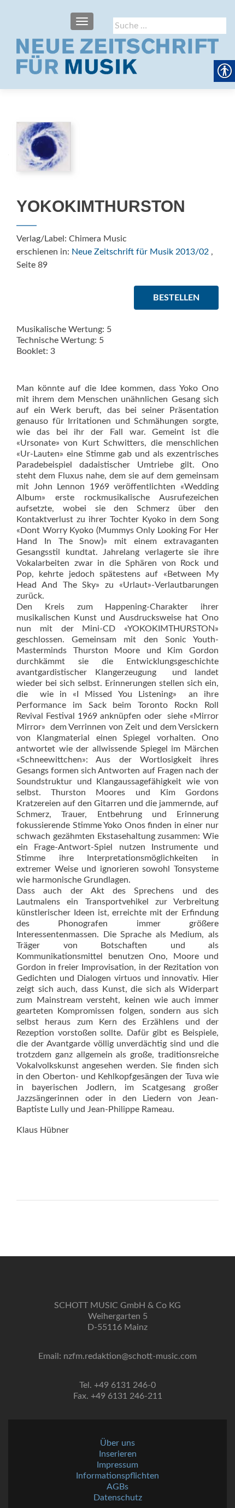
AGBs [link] (117, 1486)
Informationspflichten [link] (117, 1475)
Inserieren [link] (118, 1454)
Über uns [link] (117, 1443)
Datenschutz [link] (117, 1497)
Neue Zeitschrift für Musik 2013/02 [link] (140, 251)
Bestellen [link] (176, 297)
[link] (117, 56)
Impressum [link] (117, 1464)
